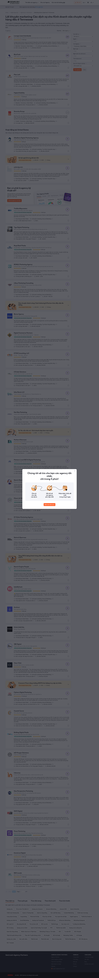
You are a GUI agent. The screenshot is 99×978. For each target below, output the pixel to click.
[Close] (75, 471)
